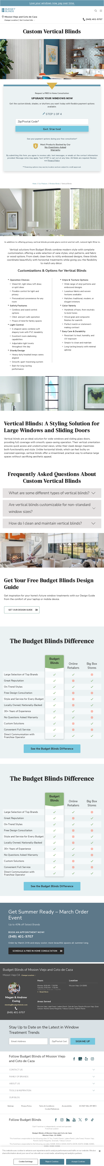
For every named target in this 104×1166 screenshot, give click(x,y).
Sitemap (10, 1106)
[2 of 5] (49, 230)
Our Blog (14, 1097)
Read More (44, 992)
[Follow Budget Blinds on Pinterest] (86, 1120)
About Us (14, 1083)
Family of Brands (18, 1076)
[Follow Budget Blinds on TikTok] (92, 1120)
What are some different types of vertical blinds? (49, 493)
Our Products (42, 184)
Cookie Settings (26, 1161)
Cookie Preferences (52, 1109)
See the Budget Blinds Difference (52, 749)
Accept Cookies (78, 1161)
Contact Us (16, 1069)
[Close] (100, 1151)
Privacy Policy (53, 160)
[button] (11, 20)
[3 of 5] (52, 230)
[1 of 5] (47, 230)
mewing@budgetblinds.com (16, 1005)
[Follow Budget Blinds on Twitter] (80, 1120)
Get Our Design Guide (20, 610)
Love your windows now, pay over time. (52, 3)
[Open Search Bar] (96, 11)
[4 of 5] (54, 230)
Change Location (27, 975)
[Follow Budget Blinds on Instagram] (92, 1059)
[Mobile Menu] (101, 11)
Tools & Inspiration (20, 1090)
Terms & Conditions (46, 1106)
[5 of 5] (57, 230)
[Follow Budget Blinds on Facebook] (74, 1059)
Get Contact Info (26, 20)
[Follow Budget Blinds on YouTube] (74, 1120)
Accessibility (67, 1106)
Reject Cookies (52, 1161)
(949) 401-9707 (94, 19)
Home (34, 184)
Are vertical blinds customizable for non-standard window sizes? (49, 508)
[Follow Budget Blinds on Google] (80, 1059)
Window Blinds (54, 184)
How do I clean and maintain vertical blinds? (45, 523)
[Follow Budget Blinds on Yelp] (86, 1059)
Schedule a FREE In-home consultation (35, 951)
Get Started (52, 129)
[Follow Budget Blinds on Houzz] (68, 1120)
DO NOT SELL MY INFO (88, 1106)
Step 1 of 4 (54, 114)
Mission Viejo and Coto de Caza (21, 17)
